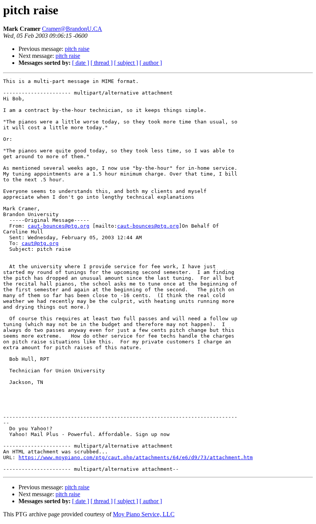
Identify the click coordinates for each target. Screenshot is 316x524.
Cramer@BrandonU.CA (72, 28)
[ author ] (151, 62)
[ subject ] (126, 62)
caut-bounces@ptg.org (58, 226)
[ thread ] (102, 62)
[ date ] (80, 62)
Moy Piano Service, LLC (144, 514)
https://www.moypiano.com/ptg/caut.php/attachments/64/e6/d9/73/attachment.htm (135, 457)
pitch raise (77, 49)
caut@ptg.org (40, 243)
